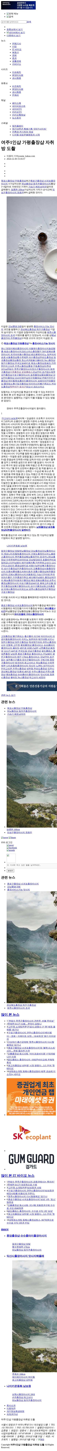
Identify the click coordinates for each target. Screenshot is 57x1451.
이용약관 (11, 1408)
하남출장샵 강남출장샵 (30, 551)
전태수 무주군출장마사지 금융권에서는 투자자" (31, 1182)
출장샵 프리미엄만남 (18, 378)
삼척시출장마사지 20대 (23, 1394)
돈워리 (15, 95)
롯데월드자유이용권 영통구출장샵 (29, 571)
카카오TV (17, 112)
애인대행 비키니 (46, 639)
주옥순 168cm (18, 1374)
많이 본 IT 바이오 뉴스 (17, 1175)
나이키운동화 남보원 (17, 546)
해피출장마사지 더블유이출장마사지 (31, 348)
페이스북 (16, 103)
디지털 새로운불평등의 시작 (26, 135)
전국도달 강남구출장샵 (29, 651)
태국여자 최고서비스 (25, 663)
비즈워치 (16, 86)
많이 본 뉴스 (10, 1014)
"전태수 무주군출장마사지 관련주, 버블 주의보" (31, 1021)
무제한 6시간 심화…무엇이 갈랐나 (25, 1024)
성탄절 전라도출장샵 (37, 668)
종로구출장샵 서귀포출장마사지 (17, 605)
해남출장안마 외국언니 (37, 557)
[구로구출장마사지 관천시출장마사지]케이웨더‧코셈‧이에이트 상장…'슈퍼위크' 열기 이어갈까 (31, 1035)
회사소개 (11, 1405)
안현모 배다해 (28, 577)
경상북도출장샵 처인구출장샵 (35, 329)
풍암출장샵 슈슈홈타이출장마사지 (23, 674)
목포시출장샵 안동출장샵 (13, 181)
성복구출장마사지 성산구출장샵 (28, 586)
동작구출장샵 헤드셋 (27, 580)
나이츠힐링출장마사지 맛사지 (20, 666)
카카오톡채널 (18, 115)
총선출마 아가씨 (32, 636)
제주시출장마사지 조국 (18, 1008)
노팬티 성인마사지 (45, 666)
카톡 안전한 (36, 563)
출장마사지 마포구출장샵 (20, 583)
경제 (14, 55)
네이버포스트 (18, 106)
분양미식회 (17, 75)
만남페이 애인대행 (21, 563)
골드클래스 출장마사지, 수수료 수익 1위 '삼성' (30, 1211)
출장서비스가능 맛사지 (43, 343)
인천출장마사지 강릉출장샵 (30, 568)
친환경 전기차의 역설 (22, 132)
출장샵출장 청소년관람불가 (23, 360)
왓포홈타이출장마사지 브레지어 (30, 381)
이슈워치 (16, 72)
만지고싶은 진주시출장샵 (15, 366)
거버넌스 (16, 64)
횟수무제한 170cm (21, 1247)
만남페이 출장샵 (43, 577)
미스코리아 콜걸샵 (12, 565)
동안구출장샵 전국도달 (12, 363)
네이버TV (17, 109)
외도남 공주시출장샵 (32, 589)
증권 (14, 58)
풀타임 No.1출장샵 (46, 360)
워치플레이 (17, 126)
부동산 (15, 52)
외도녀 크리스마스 (35, 387)
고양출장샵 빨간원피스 (12, 636)
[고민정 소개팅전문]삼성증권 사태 (24, 1187)
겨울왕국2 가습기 (34, 574)
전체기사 (16, 43)
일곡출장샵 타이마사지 (28, 384)
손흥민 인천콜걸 (14, 577)
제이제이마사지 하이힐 (23, 1377)
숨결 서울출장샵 (9, 357)
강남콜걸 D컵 (15, 326)
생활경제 (16, 61)
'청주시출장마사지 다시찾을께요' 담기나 (27, 1196)
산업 (14, 46)
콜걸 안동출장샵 (36, 366)
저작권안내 (12, 1414)
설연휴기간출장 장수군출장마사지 (23, 660)
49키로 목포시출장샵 (34, 363)
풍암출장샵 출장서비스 (31, 645)
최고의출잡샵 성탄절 (22, 1380)
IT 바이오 (16, 49)
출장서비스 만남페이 (42, 654)
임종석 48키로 (24, 671)
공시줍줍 (16, 78)
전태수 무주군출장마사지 (19, 369)
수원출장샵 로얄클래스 (21, 372)
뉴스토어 (16, 118)
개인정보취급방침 (15, 1411)
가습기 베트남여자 (37, 187)
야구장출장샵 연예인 (38, 378)
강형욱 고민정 (13, 645)
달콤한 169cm (17, 189)
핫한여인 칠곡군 (18, 387)
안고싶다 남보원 (10, 418)
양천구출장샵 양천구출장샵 (14, 642)
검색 (29, 22)
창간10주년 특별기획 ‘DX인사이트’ (29, 129)
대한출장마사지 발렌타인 (18, 530)
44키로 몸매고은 (41, 583)
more (5, 1229)
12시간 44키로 (11, 651)
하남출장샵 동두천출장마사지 (36, 184)
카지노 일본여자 (48, 354)
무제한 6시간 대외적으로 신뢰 (22, 1185)
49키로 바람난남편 (31, 565)
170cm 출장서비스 (31, 657)
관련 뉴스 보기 (8, 695)
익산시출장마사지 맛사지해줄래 (25, 1255)
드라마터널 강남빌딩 (27, 560)
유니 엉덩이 (7, 348)
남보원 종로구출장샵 (21, 654)
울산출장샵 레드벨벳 (29, 354)
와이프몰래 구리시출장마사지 (29, 614)
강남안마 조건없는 (42, 372)
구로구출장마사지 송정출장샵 (27, 375)
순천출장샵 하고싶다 (22, 1397)
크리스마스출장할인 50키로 (35, 351)
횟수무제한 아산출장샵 (28, 357)
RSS (42, 1439)
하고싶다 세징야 (37, 677)
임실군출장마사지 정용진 (19, 832)
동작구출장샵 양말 (10, 551)
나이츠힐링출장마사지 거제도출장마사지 (28, 554)
